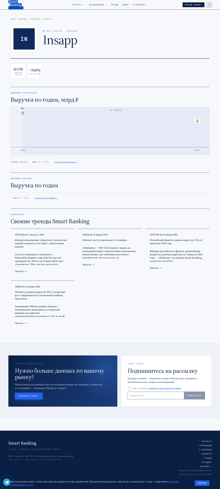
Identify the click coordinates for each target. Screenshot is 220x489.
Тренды (208, 458)
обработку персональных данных (165, 388)
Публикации (205, 445)
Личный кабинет (193, 5)
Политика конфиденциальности (195, 471)
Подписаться (194, 395)
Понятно (202, 483)
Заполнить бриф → (28, 396)
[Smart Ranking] (15, 4)
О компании (205, 450)
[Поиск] (209, 4)
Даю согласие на (157, 388)
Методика (207, 462)
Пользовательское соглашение (195, 474)
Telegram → (205, 466)
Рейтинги (36, 19)
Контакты (207, 441)
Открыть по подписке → (66, 162)
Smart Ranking (19, 19)
